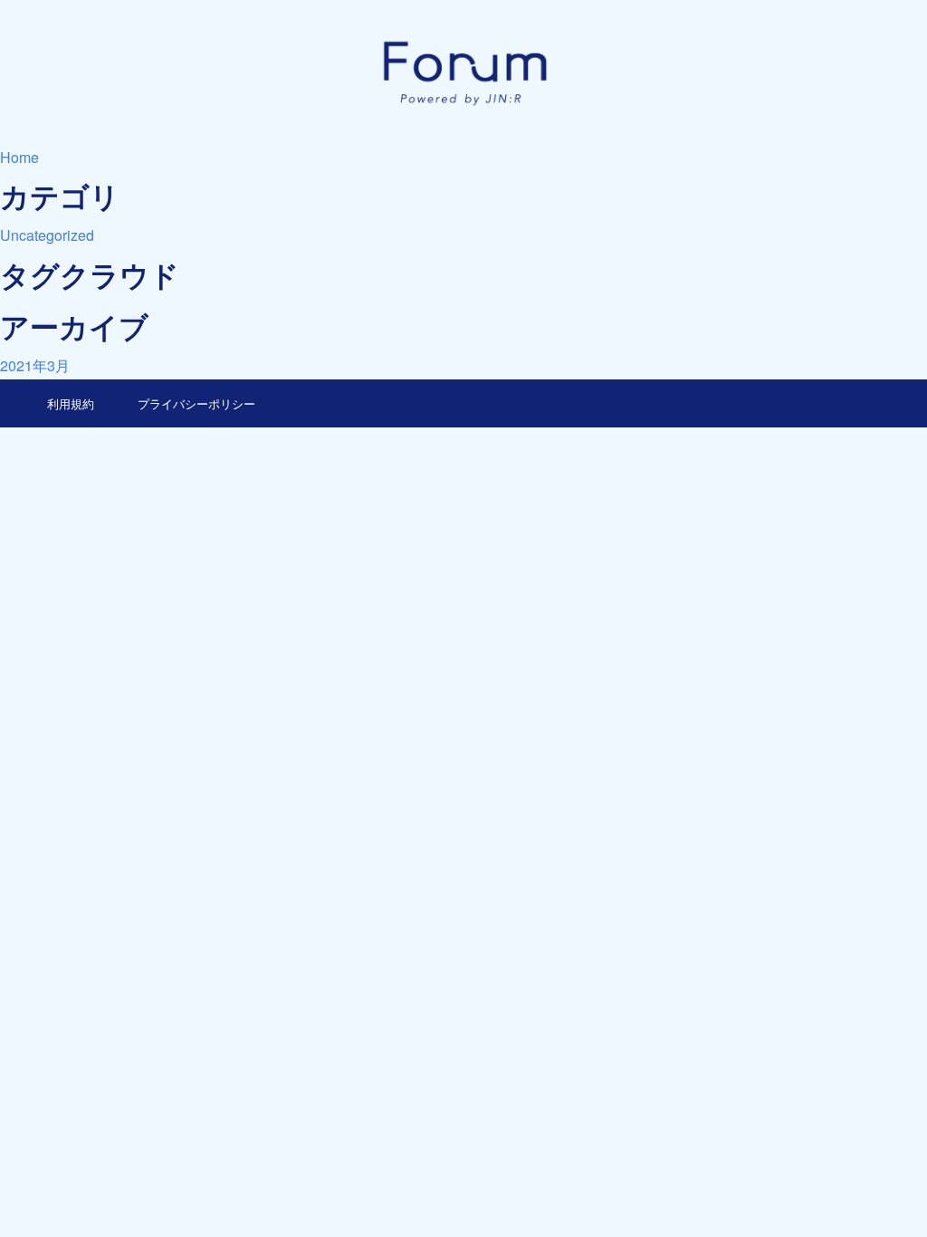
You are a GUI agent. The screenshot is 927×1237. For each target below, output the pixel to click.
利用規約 (70, 403)
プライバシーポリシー (196, 403)
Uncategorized (47, 235)
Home (19, 157)
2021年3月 (35, 365)
